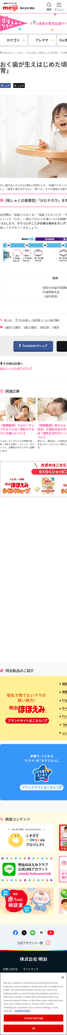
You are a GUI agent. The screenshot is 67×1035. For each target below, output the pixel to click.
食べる (8, 320)
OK (33, 1028)
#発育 (56, 327)
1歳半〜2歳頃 (12, 327)
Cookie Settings (33, 1018)
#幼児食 (44, 327)
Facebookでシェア (35, 345)
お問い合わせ (10, 969)
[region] (33, 1003)
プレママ (41, 40)
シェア (6, 86)
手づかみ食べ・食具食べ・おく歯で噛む (37, 320)
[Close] (63, 977)
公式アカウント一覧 (30, 943)
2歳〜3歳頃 (30, 327)
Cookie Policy (22, 1010)
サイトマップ (30, 969)
